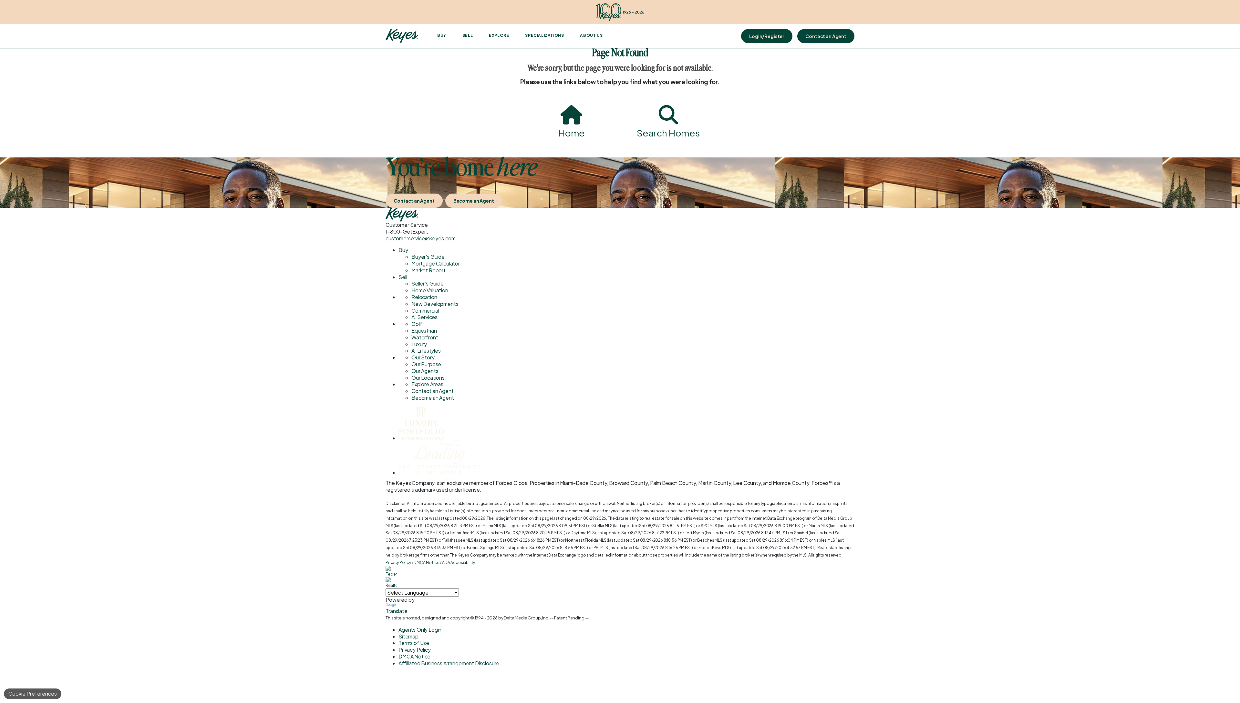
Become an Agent (473, 201)
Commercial (425, 310)
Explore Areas (427, 384)
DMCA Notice (426, 562)
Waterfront (424, 337)
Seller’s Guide (427, 283)
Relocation (424, 297)
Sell (467, 35)
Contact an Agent (825, 36)
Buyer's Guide (428, 256)
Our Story (423, 357)
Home (571, 132)
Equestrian (424, 330)
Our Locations (428, 377)
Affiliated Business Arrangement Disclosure (448, 663)
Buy (441, 35)
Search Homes (668, 132)
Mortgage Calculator (435, 263)
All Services (424, 317)
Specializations (544, 35)
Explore (499, 35)
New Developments (434, 303)
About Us (591, 35)
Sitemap (408, 636)
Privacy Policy (398, 562)
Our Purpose (426, 364)
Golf (416, 323)
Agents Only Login (419, 629)
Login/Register (766, 36)
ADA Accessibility (458, 562)
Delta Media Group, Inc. (526, 617)
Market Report (428, 270)
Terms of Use (413, 642)
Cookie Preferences (32, 693)
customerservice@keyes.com (421, 238)
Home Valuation (429, 290)
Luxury (419, 344)
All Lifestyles (426, 350)
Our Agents (424, 370)
